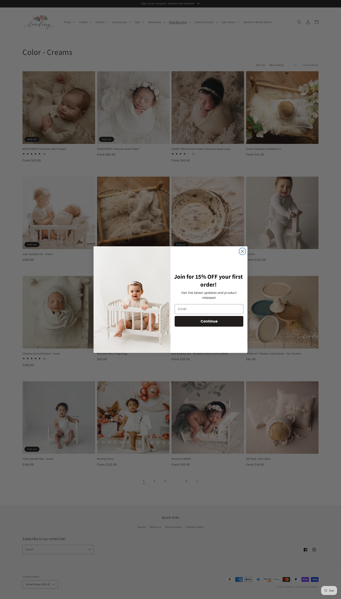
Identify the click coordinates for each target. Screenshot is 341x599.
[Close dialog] (242, 251)
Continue (209, 321)
